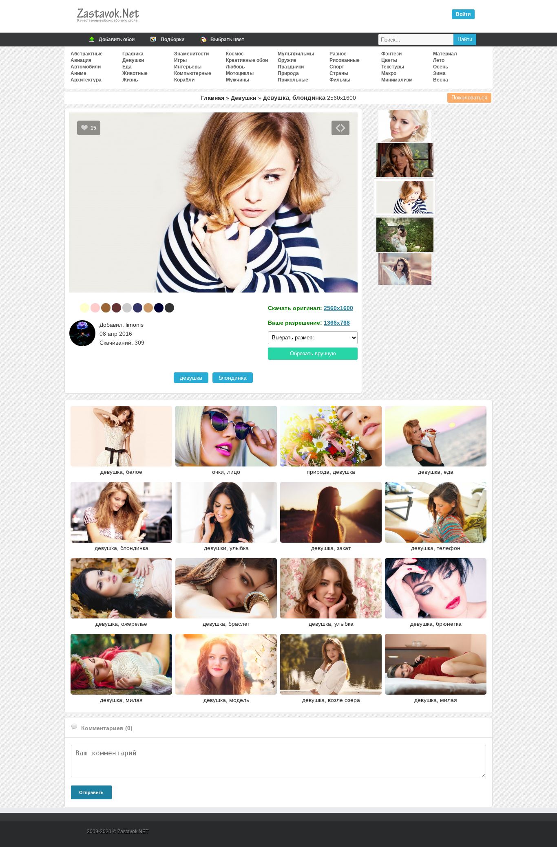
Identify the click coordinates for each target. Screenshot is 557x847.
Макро (388, 73)
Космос (235, 54)
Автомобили (86, 67)
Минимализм (397, 80)
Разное (338, 54)
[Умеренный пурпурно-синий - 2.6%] (137, 307)
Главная (212, 98)
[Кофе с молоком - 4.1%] (106, 307)
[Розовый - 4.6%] (95, 307)
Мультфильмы (296, 54)
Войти (463, 14)
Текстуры (392, 67)
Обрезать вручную (313, 353)
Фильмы (339, 80)
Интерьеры (187, 67)
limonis (135, 324)
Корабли (184, 80)
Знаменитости (191, 54)
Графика (133, 54)
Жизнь (130, 80)
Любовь (235, 67)
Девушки (133, 60)
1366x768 (337, 322)
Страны (338, 73)
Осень (440, 67)
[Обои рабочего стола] (108, 24)
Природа (288, 73)
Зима (439, 73)
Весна (440, 80)
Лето (438, 60)
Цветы (389, 60)
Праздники (291, 67)
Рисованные (344, 60)
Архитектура (86, 80)
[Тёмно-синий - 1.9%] (159, 307)
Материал (445, 54)
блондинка (233, 377)
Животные (135, 73)
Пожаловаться (469, 98)
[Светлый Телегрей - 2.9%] (127, 307)
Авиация (81, 60)
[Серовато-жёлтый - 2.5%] (148, 307)
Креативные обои (247, 60)
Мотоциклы (240, 73)
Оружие (287, 60)
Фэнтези (391, 54)
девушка (191, 377)
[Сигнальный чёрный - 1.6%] (169, 307)
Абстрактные (87, 54)
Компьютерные (192, 73)
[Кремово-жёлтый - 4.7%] (84, 307)
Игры (180, 60)
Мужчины (237, 80)
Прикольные (293, 80)
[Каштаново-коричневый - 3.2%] (116, 307)
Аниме (78, 73)
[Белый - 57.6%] (74, 307)
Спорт (336, 67)
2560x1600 (338, 308)
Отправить (91, 792)
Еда (127, 67)
